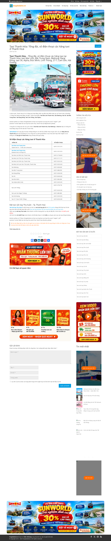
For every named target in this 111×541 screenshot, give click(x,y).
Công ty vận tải (80, 123)
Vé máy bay (65, 5)
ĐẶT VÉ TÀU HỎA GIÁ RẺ (88, 155)
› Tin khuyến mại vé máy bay (84, 187)
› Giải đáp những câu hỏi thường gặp (86, 189)
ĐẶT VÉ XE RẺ (88, 478)
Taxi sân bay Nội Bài (35, 209)
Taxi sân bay (83, 5)
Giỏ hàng (77, 1)
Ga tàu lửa (79, 132)
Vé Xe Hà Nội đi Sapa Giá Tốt (91, 430)
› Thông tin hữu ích (81, 182)
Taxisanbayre (13, 131)
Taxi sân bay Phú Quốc (83, 247)
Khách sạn (99, 5)
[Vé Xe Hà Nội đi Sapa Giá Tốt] (79, 433)
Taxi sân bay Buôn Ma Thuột (84, 289)
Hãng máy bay (81, 124)
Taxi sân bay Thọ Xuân (83, 270)
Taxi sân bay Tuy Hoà (82, 281)
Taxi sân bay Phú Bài (82, 251)
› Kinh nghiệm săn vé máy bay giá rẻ (86, 184)
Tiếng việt (98, 1)
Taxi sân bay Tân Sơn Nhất (84, 243)
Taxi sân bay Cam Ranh (83, 262)
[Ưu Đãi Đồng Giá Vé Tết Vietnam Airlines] (79, 404)
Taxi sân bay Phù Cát (82, 255)
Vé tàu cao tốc (74, 5)
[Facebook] (32, 240)
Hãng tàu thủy (81, 130)
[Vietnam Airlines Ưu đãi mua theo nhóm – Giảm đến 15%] (79, 391)
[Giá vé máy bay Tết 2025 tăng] (79, 398)
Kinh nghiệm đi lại (81, 120)
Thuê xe (90, 5)
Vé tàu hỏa (49, 5)
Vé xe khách (56, 5)
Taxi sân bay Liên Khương (84, 259)
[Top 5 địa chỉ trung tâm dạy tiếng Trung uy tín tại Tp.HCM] (79, 414)
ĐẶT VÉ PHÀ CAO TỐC (89, 368)
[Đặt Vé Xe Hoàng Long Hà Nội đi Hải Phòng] (79, 424)
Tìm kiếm (98, 46)
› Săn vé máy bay (80, 179)
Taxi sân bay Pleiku (82, 285)
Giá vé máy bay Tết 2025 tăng (91, 395)
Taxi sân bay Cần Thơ (82, 293)
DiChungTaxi (51, 207)
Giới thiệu (92, 1)
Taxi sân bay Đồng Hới (83, 278)
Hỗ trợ (72, 1)
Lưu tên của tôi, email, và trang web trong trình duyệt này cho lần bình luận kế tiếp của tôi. (36, 381)
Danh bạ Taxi (13, 51)
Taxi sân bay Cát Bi (82, 266)
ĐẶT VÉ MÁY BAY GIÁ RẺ (88, 210)
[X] (42, 240)
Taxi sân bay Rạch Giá (82, 297)
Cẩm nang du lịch (84, 1)
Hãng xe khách (81, 127)
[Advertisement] (40, 288)
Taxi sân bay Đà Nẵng (47, 209)
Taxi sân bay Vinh (58, 209)
